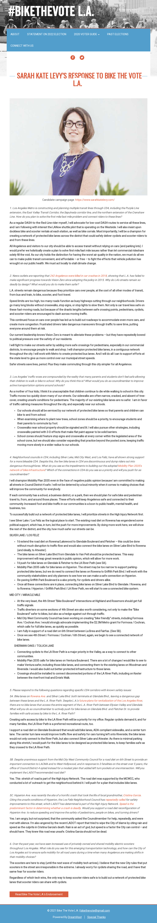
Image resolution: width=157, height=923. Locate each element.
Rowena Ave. (38, 696)
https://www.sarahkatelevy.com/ (95, 199)
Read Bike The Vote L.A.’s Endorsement (39, 894)
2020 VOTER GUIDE (86, 34)
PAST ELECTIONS (117, 34)
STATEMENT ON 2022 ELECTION (46, 34)
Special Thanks (96, 917)
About (15, 34)
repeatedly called (115, 799)
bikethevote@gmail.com (95, 910)
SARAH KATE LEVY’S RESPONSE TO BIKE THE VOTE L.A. (79, 79)
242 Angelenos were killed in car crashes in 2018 (78, 275)
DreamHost (75, 917)
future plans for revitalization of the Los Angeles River (110, 700)
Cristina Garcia (132, 795)
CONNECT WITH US (22, 45)
